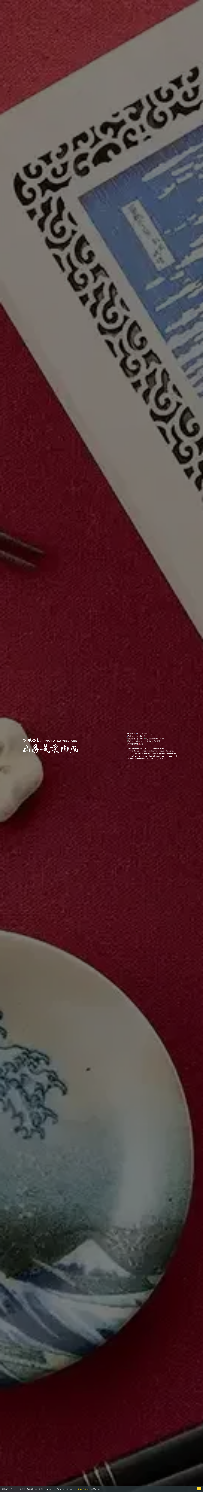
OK (199, 1489)
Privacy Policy (82, 1489)
